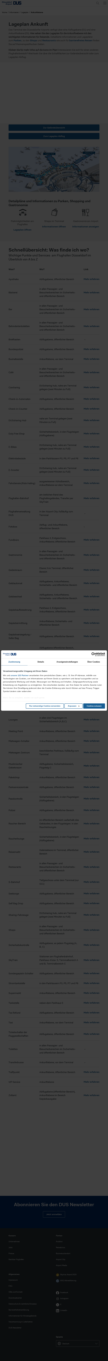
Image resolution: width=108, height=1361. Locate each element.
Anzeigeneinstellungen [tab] (67, 662)
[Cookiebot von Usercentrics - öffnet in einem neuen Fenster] (93, 654)
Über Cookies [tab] (93, 662)
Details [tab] (41, 662)
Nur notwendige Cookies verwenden (44, 706)
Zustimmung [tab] (14, 662)
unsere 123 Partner (20, 675)
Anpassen (72, 706)
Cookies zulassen (94, 706)
